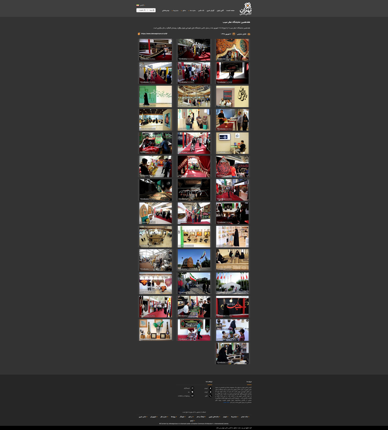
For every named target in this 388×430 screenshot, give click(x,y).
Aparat (206, 392)
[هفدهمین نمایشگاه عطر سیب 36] (155, 306)
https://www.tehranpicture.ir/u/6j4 (154, 33)
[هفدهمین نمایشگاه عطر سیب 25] (232, 236)
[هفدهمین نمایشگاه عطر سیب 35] (194, 306)
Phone (206, 396)
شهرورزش (153, 417)
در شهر (190, 417)
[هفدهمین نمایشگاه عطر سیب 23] (194, 213)
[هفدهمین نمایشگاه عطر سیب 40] (232, 353)
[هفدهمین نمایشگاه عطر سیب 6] (232, 96)
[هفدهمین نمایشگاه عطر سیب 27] (155, 236)
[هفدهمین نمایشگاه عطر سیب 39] (155, 330)
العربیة (153, 7)
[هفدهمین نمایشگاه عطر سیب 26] (194, 236)
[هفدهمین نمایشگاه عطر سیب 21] (155, 190)
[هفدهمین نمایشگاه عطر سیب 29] (194, 260)
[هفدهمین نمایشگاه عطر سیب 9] (232, 120)
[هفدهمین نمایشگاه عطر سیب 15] (232, 166)
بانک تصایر (244, 417)
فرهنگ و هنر (200, 417)
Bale (189, 392)
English (148, 7)
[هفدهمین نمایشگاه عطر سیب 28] (232, 260)
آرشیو (191, 421)
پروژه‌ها (173, 417)
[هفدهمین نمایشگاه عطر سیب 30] (155, 260)
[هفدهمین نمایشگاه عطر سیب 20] (194, 190)
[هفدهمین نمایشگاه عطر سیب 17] (155, 166)
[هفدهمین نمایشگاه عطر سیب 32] (194, 283)
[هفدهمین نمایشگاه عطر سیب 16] (194, 166)
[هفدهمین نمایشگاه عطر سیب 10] (194, 120)
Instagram (187, 388)
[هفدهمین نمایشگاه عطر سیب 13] (194, 143)
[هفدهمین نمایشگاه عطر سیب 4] (194, 73)
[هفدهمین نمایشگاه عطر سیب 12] (232, 143)
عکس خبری (142, 417)
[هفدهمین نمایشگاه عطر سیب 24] (155, 213)
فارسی (142, 5)
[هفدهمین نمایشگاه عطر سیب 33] (155, 283)
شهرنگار (182, 417)
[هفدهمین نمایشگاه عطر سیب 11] (155, 120)
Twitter (206, 388)
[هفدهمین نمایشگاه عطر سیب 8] (155, 96)
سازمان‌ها (234, 417)
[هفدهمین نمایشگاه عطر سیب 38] (194, 330)
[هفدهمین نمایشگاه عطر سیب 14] (155, 143)
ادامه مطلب (226, 402)
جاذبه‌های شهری (214, 417)
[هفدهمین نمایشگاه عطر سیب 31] (232, 283)
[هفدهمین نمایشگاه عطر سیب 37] (232, 330)
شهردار (225, 417)
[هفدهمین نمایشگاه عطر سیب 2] (155, 49)
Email (184, 396)
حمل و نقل (163, 417)
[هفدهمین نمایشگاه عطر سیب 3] (232, 73)
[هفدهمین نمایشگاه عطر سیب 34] (232, 306)
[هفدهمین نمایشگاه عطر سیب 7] (194, 96)
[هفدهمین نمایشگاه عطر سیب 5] (155, 73)
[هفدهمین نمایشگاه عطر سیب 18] (232, 49)
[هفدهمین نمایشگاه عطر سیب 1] (194, 49)
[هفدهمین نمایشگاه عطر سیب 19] (232, 190)
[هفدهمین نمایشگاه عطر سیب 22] (232, 213)
